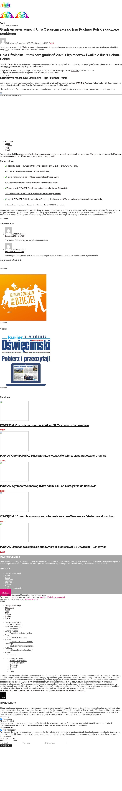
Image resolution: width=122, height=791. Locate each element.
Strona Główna (16, 624)
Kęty (11, 669)
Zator (12, 671)
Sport (2, 23)
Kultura (8, 584)
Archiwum (9, 580)
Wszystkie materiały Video (21, 633)
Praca (7, 75)
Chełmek (13, 667)
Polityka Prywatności (76, 690)
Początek (75, 71)
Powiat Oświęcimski (18, 661)
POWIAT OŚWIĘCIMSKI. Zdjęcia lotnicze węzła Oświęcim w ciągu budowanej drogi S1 (53, 455)
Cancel (8, 745)
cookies (43, 597)
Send (3, 745)
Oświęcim (26, 47)
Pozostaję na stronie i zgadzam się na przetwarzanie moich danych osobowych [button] (33, 690)
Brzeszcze (14, 665)
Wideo (7, 578)
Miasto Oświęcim (17, 663)
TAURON (80, 83)
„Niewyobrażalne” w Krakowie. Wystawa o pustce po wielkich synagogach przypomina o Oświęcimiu (57, 154)
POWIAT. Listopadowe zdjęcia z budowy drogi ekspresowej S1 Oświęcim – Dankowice (53, 546)
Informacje (9, 582)
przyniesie (22, 83)
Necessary (7, 719)
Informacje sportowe (18, 637)
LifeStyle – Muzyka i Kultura (21, 642)
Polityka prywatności (13, 588)
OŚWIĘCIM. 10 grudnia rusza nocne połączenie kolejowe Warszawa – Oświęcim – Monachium (57, 516)
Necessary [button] (4, 717)
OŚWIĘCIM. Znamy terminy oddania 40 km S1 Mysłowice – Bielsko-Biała (44, 425)
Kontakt (8, 575)
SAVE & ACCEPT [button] (7, 738)
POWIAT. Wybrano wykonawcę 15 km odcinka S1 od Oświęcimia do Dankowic (48, 486)
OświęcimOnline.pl (11, 25)
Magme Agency (31, 599)
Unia (10, 64)
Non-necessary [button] (6, 728)
